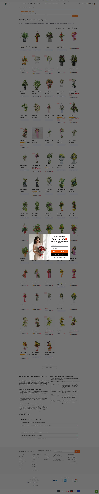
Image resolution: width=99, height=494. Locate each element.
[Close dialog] (68, 235)
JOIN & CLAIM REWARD (59, 251)
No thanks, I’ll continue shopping (59, 254)
